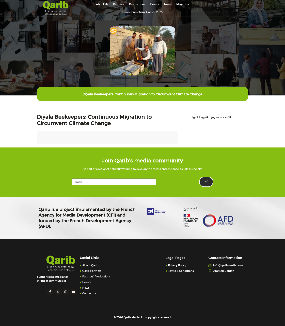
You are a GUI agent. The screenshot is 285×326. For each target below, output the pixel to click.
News (167, 4)
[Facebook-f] (50, 292)
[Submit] (206, 182)
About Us (102, 4)
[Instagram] (66, 292)
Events (154, 4)
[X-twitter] (58, 292)
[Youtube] (73, 292)
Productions (137, 4)
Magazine (182, 4)
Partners (118, 4)
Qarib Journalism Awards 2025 (142, 12)
